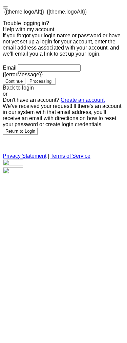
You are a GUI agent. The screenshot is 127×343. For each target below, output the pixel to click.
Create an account (83, 100)
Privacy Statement (24, 156)
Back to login (18, 88)
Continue (14, 81)
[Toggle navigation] (5, 7)
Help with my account (28, 29)
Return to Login (20, 131)
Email (10, 68)
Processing (41, 81)
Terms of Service (70, 156)
